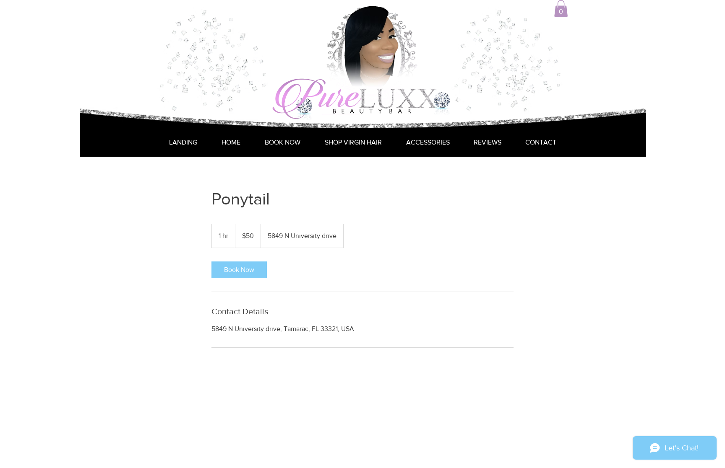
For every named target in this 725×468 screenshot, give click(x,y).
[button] (561, 8)
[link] (239, 269)
